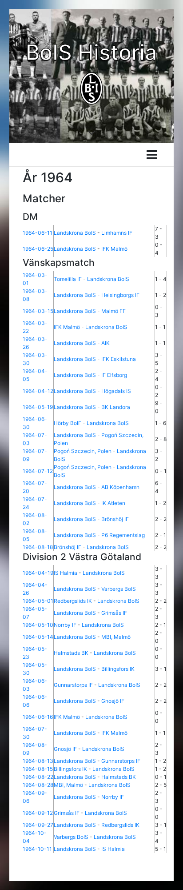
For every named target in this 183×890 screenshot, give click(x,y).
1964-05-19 (38, 407)
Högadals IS (116, 391)
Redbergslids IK (73, 600)
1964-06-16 (38, 717)
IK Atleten (113, 503)
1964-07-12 (38, 471)
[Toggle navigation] (152, 155)
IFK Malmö (114, 248)
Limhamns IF (116, 232)
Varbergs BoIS (118, 588)
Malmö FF (113, 311)
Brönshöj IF (115, 519)
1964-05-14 (38, 636)
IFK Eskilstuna (118, 359)
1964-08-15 (38, 769)
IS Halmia (65, 572)
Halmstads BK (71, 652)
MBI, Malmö (116, 636)
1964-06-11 (37, 232)
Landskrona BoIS (75, 232)
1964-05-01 (38, 600)
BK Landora (115, 407)
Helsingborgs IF (120, 295)
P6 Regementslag (123, 535)
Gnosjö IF (112, 701)
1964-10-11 (37, 849)
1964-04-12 (38, 391)
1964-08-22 (38, 777)
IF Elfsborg (114, 375)
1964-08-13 (38, 761)
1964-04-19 (38, 572)
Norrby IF (65, 624)
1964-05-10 (38, 624)
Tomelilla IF (68, 279)
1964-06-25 (38, 248)
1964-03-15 (38, 311)
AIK (105, 343)
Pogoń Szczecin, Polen (82, 451)
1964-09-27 (38, 825)
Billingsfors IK (118, 668)
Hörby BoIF (67, 423)
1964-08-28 (38, 785)
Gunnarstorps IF (73, 685)
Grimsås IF (114, 612)
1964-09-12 (38, 813)
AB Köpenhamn (120, 487)
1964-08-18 (38, 547)
